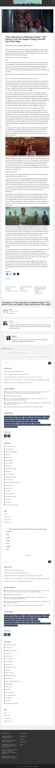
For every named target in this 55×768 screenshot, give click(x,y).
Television (9, 531)
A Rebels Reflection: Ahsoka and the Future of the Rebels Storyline (27, 407)
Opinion (21, 744)
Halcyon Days (9, 465)
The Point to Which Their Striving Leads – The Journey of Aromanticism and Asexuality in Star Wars (27, 379)
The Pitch (30, 424)
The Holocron (9, 499)
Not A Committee (10, 474)
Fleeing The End (7, 418)
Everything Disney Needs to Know (37, 416)
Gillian (10, 321)
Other (7, 549)
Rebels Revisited (23, 420)
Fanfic (7, 543)
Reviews (29, 420)
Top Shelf (48, 424)
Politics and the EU (8, 420)
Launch (46, 418)
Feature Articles (9, 460)
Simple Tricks (9, 488)
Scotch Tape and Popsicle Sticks (13, 482)
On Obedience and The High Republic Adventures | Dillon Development (22, 402)
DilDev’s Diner (9, 457)
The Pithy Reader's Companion (39, 424)
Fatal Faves (47, 416)
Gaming (8, 546)
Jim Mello (20, 45)
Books (7, 534)
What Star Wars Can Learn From (10, 426)
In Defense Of (35, 418)
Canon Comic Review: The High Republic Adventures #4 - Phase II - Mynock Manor (25, 398)
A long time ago (9, 449)
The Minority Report (23, 424)
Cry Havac (8, 454)
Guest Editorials (29, 45)
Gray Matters (19, 418)
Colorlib (26, 766)
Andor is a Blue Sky (17, 396)
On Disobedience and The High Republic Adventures (25, 399)
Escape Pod (26, 416)
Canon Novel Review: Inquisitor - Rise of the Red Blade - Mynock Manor (22, 391)
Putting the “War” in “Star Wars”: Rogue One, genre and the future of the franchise (40, 289)
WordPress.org (7, 522)
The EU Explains (36, 422)
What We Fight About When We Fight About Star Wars (16, 374)
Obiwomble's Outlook (11, 477)
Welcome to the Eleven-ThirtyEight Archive (14, 371)
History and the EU (27, 418)
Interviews (8, 471)
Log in (5, 514)
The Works (8, 502)
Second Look (35, 420)
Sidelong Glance (9, 485)
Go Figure (14, 418)
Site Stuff (8, 491)
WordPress (36, 766)
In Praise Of (41, 418)
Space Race (20, 422)
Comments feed (7, 519)
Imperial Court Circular (11, 468)
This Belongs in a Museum (12, 505)
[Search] (49, 363)
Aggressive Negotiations (11, 452)
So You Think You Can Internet (10, 422)
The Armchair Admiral (11, 496)
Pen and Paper (9, 479)
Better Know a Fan (19, 416)
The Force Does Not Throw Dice (10, 424)
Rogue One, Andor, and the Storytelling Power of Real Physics (18, 382)
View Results (27, 555)
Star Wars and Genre (28, 422)
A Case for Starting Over (9, 416)
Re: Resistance (16, 420)
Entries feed (6, 517)
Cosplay (8, 540)
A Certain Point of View (11, 446)
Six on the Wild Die (10, 493)
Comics (8, 537)
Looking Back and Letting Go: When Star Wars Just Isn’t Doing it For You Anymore (23, 377)
